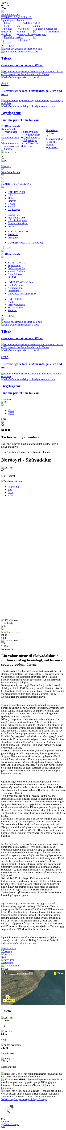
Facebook (13, 234)
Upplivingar (14, 209)
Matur (11, 198)
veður (10, 495)
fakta (10, 492)
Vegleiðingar (14, 265)
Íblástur (11, 226)
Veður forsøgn (11, 1124)
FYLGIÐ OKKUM (18, 231)
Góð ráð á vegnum (17, 220)
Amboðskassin (15, 274)
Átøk (10, 302)
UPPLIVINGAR (16, 192)
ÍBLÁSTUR (14, 214)
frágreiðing (13, 486)
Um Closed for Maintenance (22, 293)
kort (10, 489)
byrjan (4, 968)
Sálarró (11, 206)
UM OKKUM (15, 299)
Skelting (12, 276)
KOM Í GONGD (16, 262)
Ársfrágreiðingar (16, 288)
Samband (12, 310)
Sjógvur (12, 200)
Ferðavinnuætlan (16, 304)
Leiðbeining (7, 962)
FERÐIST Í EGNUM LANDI (16, 17)
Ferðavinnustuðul (16, 268)
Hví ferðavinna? (16, 285)
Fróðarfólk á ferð (16, 217)
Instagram (13, 237)
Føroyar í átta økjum (18, 223)
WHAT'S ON (8, 45)
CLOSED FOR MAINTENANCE (26, 242)
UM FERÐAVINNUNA (20, 282)
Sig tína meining (16, 307)
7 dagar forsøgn (39, 1099)
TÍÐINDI (6, 43)
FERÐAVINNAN (10, 126)
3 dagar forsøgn (22, 1099)
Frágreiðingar (14, 290)
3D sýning (6, 951)
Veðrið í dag (7, 1099)
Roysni (11, 203)
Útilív (10, 195)
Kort (3, 957)
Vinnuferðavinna (16, 271)
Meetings (6, 166)
